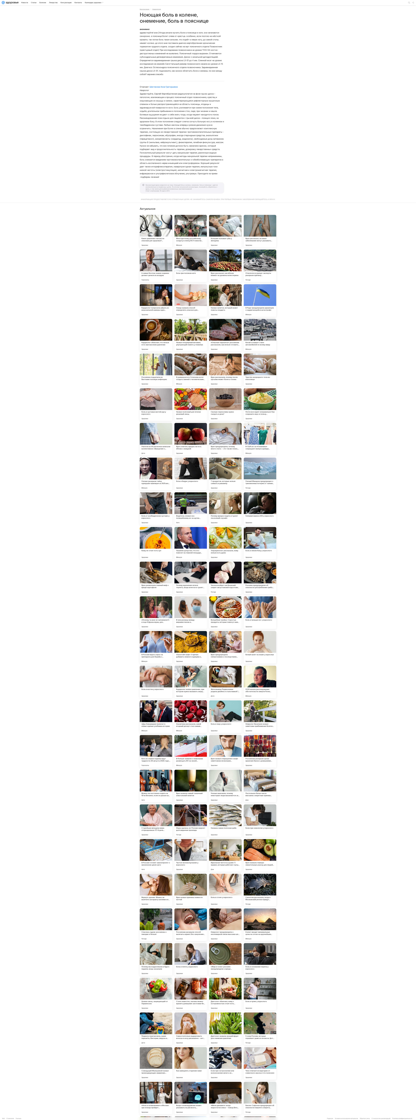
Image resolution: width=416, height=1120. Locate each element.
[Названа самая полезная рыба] (225, 820)
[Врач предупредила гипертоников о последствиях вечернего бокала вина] (225, 647)
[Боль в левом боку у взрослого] (260, 543)
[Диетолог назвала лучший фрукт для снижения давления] (225, 1028)
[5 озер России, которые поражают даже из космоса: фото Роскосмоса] (260, 1028)
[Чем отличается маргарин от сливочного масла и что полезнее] (260, 1063)
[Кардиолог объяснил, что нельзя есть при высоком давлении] (156, 335)
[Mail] (3, 2)
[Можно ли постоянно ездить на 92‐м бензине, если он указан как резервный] (156, 786)
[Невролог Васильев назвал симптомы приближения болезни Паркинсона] (260, 716)
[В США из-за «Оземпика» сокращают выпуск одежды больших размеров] (260, 439)
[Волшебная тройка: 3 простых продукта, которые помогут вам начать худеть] (225, 612)
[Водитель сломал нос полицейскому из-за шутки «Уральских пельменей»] (190, 508)
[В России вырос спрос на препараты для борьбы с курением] (156, 647)
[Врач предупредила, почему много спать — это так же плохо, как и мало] (225, 439)
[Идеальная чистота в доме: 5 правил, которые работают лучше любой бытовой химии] (225, 855)
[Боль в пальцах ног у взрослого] (260, 612)
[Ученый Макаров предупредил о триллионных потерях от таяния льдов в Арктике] (260, 474)
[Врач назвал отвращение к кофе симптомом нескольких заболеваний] (225, 751)
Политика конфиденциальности (402, 1118)
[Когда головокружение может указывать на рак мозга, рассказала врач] (190, 1098)
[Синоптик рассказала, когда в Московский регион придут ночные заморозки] (260, 890)
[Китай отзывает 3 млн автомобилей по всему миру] (260, 335)
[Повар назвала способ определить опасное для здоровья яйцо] (190, 300)
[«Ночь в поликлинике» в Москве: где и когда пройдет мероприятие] (156, 1098)
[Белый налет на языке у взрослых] (260, 647)
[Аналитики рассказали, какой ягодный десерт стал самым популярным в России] (190, 716)
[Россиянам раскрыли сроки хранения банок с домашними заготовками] (260, 751)
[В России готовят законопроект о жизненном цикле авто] (156, 855)
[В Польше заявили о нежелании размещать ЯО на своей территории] (190, 751)
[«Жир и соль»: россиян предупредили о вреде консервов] (225, 959)
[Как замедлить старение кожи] (190, 1063)
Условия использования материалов (346, 1118)
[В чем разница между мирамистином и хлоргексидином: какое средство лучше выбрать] (190, 612)
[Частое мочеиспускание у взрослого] (190, 855)
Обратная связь (365, 1118)
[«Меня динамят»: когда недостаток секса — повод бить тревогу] (225, 1098)
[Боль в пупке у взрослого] (260, 994)
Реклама (18, 1118)
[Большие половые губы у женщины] (225, 231)
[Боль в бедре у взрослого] (190, 474)
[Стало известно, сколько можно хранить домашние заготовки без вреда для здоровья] (190, 994)
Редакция (330, 1118)
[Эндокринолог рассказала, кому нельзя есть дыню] (225, 543)
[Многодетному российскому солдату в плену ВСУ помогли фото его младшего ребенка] (190, 231)
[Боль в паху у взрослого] (225, 716)
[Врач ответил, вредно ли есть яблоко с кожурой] (190, 439)
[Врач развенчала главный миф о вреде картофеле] (156, 578)
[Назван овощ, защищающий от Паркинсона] (156, 994)
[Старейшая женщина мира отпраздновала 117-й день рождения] (156, 820)
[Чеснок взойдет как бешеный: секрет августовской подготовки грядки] (225, 578)
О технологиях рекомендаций (381, 1118)
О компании (10, 1118)
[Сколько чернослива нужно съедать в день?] (225, 404)
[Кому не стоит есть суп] (156, 543)
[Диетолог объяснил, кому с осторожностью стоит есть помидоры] (225, 994)
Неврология (156, 9)
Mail (3, 1118)
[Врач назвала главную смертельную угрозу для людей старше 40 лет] (260, 855)
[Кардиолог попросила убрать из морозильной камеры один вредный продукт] (156, 300)
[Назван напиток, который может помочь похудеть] (225, 300)
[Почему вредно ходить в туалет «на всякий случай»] (225, 508)
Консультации (144, 9)
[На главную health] (12, 2)
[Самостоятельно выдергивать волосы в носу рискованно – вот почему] (190, 1028)
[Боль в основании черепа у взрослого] (260, 959)
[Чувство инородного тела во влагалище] (260, 370)
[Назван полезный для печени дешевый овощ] (190, 404)
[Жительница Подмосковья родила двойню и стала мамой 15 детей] (225, 682)
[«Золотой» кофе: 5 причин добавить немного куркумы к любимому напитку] (190, 647)
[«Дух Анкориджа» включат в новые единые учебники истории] (156, 716)
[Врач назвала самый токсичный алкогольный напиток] (190, 786)
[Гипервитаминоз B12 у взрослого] (260, 508)
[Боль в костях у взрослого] (156, 682)
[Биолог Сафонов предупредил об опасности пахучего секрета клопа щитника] (260, 1098)
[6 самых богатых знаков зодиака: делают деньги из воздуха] (156, 266)
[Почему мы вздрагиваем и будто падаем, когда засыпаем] (156, 959)
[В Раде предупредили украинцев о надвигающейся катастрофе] (260, 300)
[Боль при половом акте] (190, 266)
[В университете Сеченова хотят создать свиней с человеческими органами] (190, 370)
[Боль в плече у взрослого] (190, 959)
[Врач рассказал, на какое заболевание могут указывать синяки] (260, 231)
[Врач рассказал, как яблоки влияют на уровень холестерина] (225, 266)
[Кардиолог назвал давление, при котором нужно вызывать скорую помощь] (190, 682)
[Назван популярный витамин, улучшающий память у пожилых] (190, 335)
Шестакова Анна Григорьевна (164, 87)
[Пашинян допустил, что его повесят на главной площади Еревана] (190, 543)
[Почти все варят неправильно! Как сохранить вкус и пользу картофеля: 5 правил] (260, 404)
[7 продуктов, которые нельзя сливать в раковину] (225, 474)
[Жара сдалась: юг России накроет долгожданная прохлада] (190, 820)
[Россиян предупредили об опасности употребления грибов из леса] (260, 578)
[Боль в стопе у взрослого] (225, 890)
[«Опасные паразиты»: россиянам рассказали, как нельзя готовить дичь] (225, 335)
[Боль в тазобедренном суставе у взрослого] (156, 508)
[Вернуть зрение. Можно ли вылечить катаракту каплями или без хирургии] (156, 890)
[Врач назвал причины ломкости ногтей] (190, 890)
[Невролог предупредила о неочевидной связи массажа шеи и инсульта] (225, 924)
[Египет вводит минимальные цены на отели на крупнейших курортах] (260, 924)
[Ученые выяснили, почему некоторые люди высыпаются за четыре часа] (225, 786)
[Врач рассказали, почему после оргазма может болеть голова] (225, 370)
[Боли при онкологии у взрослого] (260, 820)
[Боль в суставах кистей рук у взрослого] (156, 404)
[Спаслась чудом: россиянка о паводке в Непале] (156, 924)
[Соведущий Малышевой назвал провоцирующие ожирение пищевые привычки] (156, 1063)
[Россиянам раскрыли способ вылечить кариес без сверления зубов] (190, 924)
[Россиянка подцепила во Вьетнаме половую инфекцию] (156, 370)
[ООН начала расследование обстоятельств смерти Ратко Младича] (260, 682)
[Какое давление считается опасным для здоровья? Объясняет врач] (156, 231)
